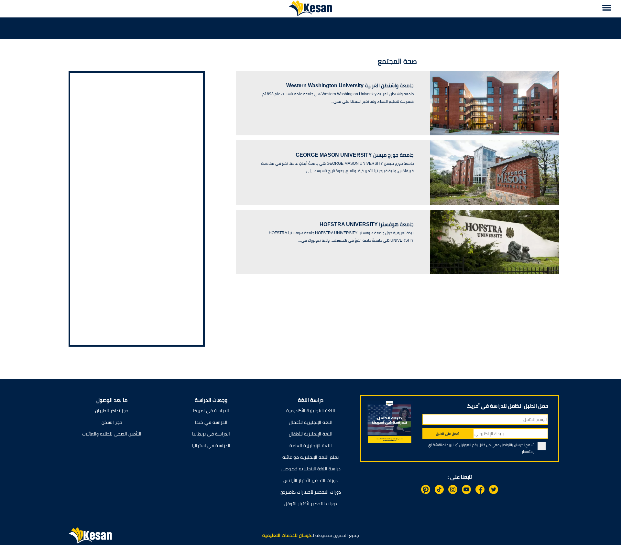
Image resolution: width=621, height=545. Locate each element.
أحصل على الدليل (447, 433)
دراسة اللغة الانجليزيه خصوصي (311, 468)
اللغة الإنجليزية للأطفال (310, 433)
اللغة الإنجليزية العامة (310, 445)
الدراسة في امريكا (211, 410)
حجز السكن (112, 422)
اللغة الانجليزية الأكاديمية (310, 410)
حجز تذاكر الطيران (111, 410)
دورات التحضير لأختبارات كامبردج (310, 492)
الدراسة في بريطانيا (211, 433)
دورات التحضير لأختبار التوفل (310, 503)
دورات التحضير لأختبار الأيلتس (310, 480)
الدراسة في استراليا (211, 445)
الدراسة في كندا (211, 422)
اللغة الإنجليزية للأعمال (310, 422)
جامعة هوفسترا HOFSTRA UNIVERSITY (367, 224)
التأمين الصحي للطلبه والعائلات (111, 433)
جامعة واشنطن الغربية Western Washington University (350, 85)
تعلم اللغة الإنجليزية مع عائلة (310, 457)
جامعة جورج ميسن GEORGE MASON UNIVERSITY (355, 155)
